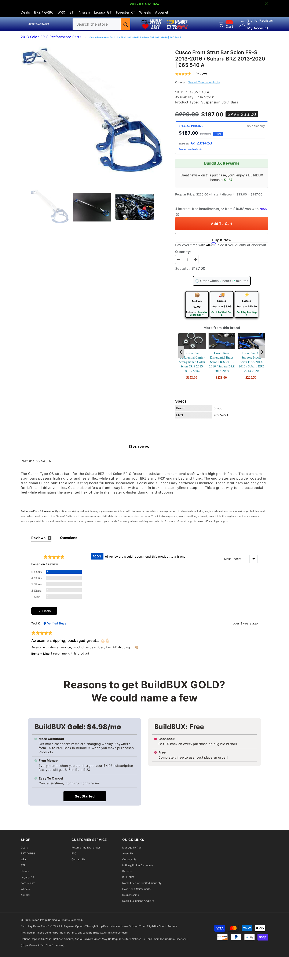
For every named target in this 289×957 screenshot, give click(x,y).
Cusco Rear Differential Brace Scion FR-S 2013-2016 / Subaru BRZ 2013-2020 (222, 362)
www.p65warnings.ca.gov (212, 521)
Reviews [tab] (40, 538)
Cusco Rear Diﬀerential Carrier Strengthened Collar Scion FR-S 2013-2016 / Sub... (192, 362)
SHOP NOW (152, 3)
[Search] (101, 24)
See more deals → (190, 149)
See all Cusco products (204, 82)
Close (266, 4)
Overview (139, 446)
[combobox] (97, 24)
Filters (46, 611)
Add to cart (221, 223)
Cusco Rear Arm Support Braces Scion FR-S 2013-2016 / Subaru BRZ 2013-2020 (251, 362)
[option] (92, 113)
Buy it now (221, 240)
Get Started (85, 796)
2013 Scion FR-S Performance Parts (51, 37)
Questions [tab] (68, 538)
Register (266, 20)
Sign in (251, 22)
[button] (191, 74)
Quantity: (183, 252)
